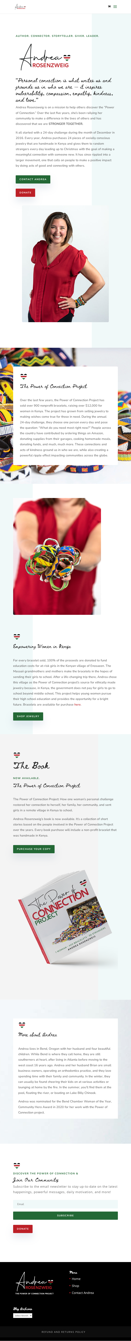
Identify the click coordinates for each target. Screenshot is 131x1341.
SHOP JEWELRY (28, 716)
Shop (75, 1286)
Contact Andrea (33, 179)
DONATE (25, 192)
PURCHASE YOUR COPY (34, 849)
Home (76, 1279)
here (77, 704)
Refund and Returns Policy (63, 1331)
